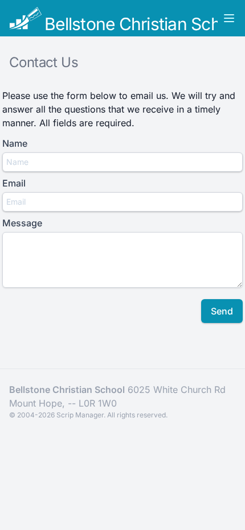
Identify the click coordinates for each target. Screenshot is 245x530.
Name (14, 143)
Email (14, 183)
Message (22, 223)
